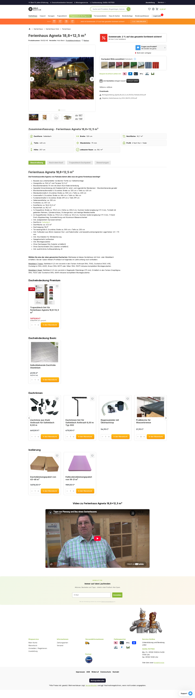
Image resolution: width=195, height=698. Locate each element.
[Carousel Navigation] (97, 418)
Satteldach (46, 222)
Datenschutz (105, 672)
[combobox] (109, 9)
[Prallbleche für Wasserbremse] (150, 407)
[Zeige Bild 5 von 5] (64, 110)
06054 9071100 (148, 649)
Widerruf (95, 672)
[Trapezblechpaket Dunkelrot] (119, 65)
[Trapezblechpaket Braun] (126, 65)
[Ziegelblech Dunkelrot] (156, 65)
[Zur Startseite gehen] (34, 9)
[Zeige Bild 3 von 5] (61, 110)
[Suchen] (128, 9)
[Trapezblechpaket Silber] (141, 65)
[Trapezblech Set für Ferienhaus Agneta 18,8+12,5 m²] (44, 294)
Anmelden (117, 595)
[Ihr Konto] (153, 9)
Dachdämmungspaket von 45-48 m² (43, 478)
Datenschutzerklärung (107, 601)
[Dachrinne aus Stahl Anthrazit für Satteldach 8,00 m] (44, 407)
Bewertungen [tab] (103, 163)
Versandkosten (91, 685)
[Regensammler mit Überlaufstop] (115, 407)
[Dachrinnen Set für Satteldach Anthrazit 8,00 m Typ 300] (80, 407)
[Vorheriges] (31, 79)
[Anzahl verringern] (32, 324)
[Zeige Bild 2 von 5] (60, 110)
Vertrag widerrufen (97, 680)
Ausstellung (150, 2)
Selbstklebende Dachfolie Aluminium (43, 366)
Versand (60, 645)
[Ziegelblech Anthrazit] (148, 65)
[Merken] (57, 286)
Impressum (80, 672)
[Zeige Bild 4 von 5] (63, 110)
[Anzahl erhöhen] (38, 324)
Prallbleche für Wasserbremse (143, 421)
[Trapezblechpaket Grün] (134, 65)
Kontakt (116, 672)
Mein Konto (32, 643)
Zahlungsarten (62, 643)
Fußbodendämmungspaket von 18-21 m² (79, 478)
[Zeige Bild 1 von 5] (59, 110)
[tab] (36, 163)
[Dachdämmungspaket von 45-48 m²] (44, 464)
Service (161, 2)
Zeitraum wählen (132, 81)
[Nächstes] (92, 79)
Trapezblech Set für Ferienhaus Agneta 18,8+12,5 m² (44, 310)
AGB (88, 672)
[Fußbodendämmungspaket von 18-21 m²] (80, 464)
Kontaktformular (159, 662)
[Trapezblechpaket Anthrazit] (112, 65)
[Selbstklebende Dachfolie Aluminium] (44, 352)
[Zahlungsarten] (116, 642)
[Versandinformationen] (87, 643)
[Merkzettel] (149, 9)
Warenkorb (32, 645)
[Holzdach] (104, 65)
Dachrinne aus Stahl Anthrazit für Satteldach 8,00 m (42, 422)
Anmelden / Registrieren (37, 648)
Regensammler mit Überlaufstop (110, 421)
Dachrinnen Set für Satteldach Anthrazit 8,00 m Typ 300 (80, 422)
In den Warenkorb (50, 325)
